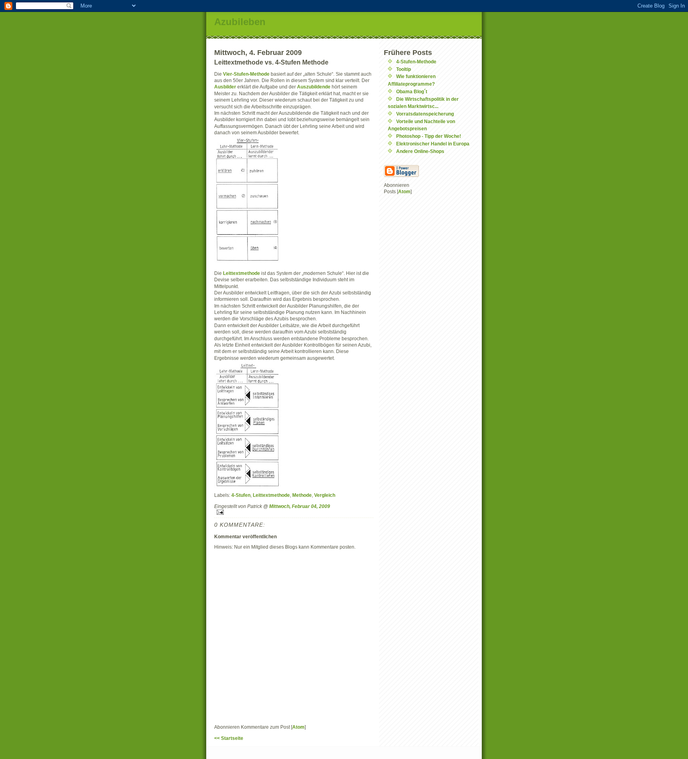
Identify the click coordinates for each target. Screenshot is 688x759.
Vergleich (324, 495)
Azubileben (240, 21)
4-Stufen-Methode (416, 61)
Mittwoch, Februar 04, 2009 (299, 506)
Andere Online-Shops (420, 151)
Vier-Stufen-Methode (246, 73)
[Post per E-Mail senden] (293, 512)
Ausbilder (225, 86)
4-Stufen (240, 495)
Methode (302, 495)
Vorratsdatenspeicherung (425, 113)
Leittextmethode (241, 273)
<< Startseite (228, 738)
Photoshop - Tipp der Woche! (428, 136)
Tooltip (403, 69)
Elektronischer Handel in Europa (432, 143)
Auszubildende (314, 86)
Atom (298, 727)
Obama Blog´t (411, 91)
